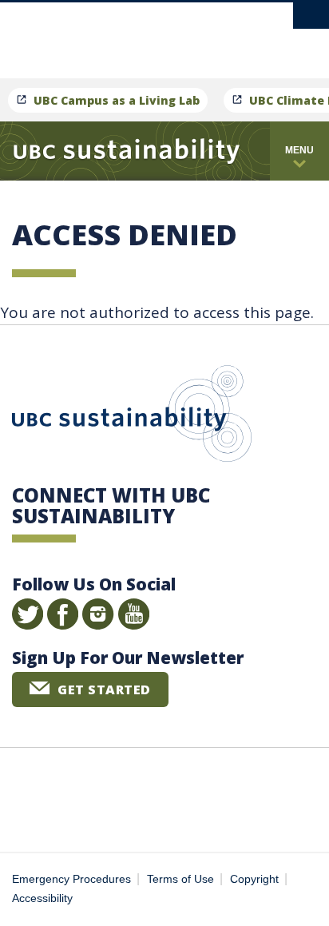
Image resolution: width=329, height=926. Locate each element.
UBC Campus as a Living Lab (117, 100)
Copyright (254, 879)
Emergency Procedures (71, 879)
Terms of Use (180, 879)
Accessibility (42, 898)
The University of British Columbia (209, 33)
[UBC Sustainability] (126, 151)
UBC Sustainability (132, 417)
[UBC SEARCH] (311, 20)
